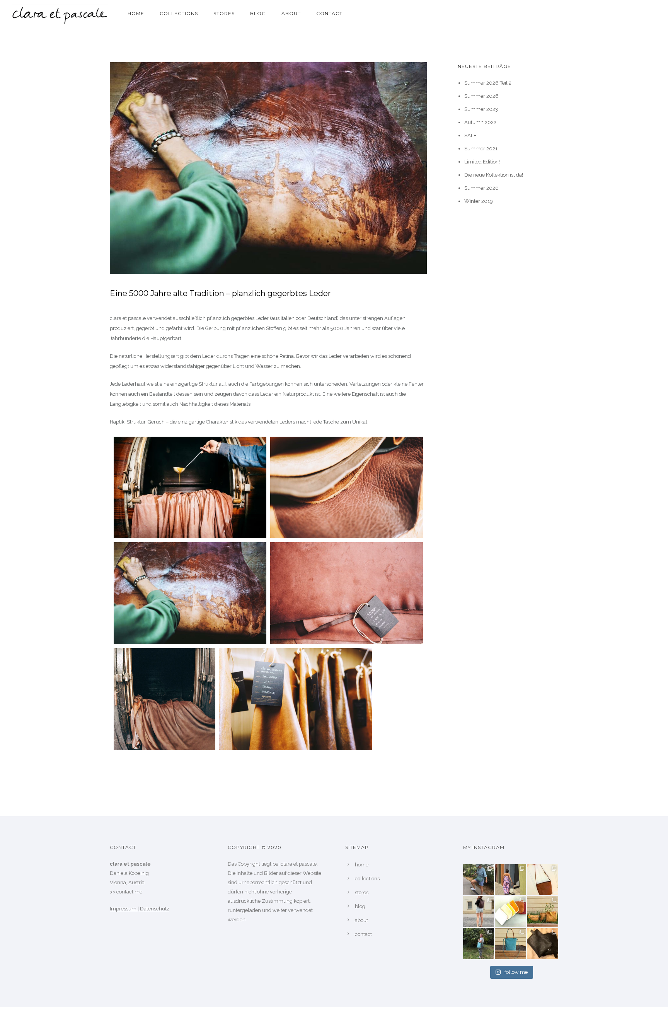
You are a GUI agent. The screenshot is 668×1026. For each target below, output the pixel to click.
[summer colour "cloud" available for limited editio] (510, 879)
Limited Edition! (482, 162)
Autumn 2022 (480, 122)
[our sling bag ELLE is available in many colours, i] (478, 879)
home (136, 13)
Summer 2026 (481, 96)
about (291, 13)
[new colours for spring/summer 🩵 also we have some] (510, 943)
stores (224, 13)
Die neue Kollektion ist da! (493, 175)
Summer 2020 (481, 188)
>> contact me (126, 892)
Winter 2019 (478, 201)
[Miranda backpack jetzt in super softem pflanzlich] (478, 911)
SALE (470, 135)
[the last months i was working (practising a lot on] (542, 879)
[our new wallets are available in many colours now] (510, 911)
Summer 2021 (481, 148)
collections (179, 13)
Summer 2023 (481, 109)
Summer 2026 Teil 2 (487, 83)
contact (329, 13)
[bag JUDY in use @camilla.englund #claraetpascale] (478, 943)
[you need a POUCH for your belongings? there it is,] (542, 943)
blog (258, 13)
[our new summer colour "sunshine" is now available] (542, 911)
